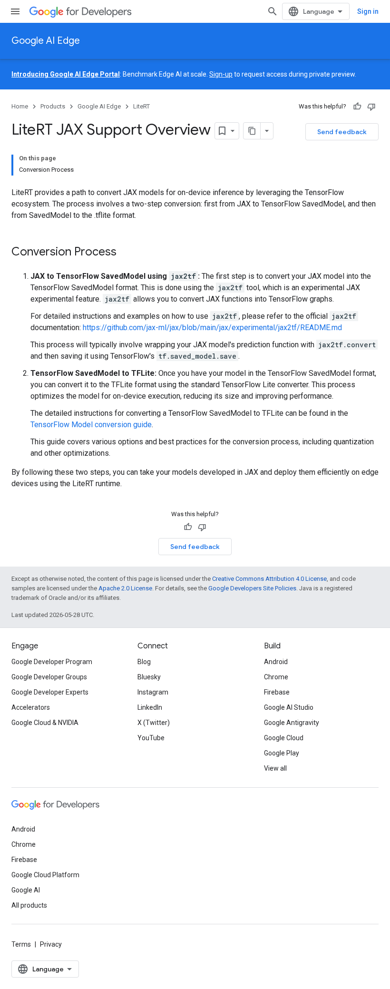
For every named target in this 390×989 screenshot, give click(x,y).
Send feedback (342, 131)
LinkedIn (149, 707)
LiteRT (141, 106)
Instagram (152, 692)
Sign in (368, 11)
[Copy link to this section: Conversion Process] (126, 252)
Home (19, 106)
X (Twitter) (153, 722)
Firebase (277, 692)
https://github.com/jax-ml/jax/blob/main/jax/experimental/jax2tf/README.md (212, 327)
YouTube (151, 738)
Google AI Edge (45, 41)
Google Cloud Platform (45, 875)
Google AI (25, 890)
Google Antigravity (291, 722)
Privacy (51, 944)
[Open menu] (15, 11)
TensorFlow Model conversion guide (91, 424)
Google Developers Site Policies (252, 588)
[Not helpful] (371, 106)
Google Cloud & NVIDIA (44, 722)
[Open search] (272, 11)
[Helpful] (357, 106)
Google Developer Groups (49, 677)
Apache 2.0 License (125, 588)
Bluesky (149, 677)
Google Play (281, 753)
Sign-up (221, 74)
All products (29, 905)
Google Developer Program (51, 662)
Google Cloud (283, 738)
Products (52, 106)
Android (276, 662)
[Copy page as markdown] (252, 131)
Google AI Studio (288, 707)
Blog (144, 662)
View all (275, 768)
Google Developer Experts (49, 692)
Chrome (276, 677)
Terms (21, 944)
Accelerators (30, 707)
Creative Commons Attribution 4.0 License (269, 578)
